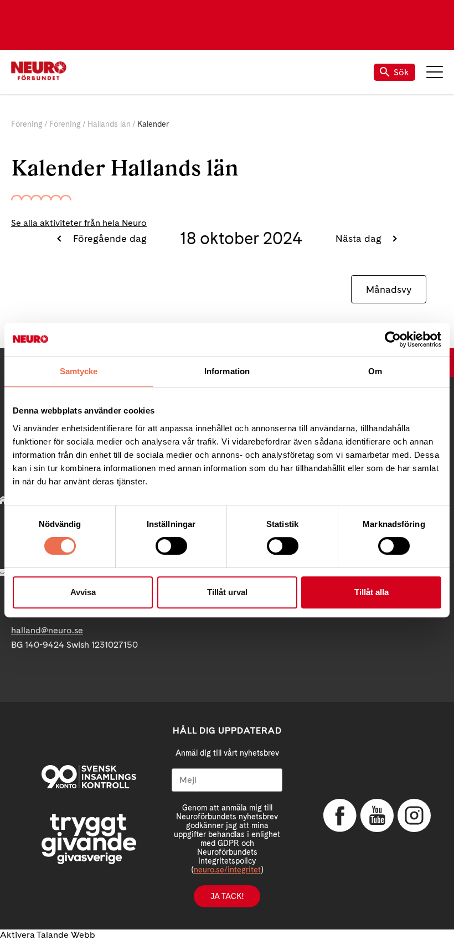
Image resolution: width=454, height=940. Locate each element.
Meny (434, 72)
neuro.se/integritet (227, 869)
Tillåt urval (227, 592)
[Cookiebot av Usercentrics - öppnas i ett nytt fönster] (392, 339)
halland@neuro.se (47, 630)
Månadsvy (388, 289)
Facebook (340, 815)
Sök (401, 72)
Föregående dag (108, 238)
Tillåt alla (371, 592)
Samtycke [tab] (79, 371)
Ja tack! (227, 896)
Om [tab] (375, 371)
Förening (27, 124)
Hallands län (109, 124)
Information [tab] (227, 371)
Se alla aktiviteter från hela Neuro (79, 223)
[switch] (171, 546)
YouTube (377, 815)
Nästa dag (360, 238)
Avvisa (83, 592)
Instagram (414, 815)
